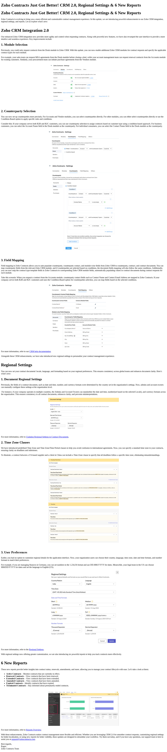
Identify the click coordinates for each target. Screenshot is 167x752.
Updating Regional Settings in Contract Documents (47, 437)
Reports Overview (33, 730)
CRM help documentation (40, 351)
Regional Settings (36, 649)
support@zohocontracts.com (23, 739)
